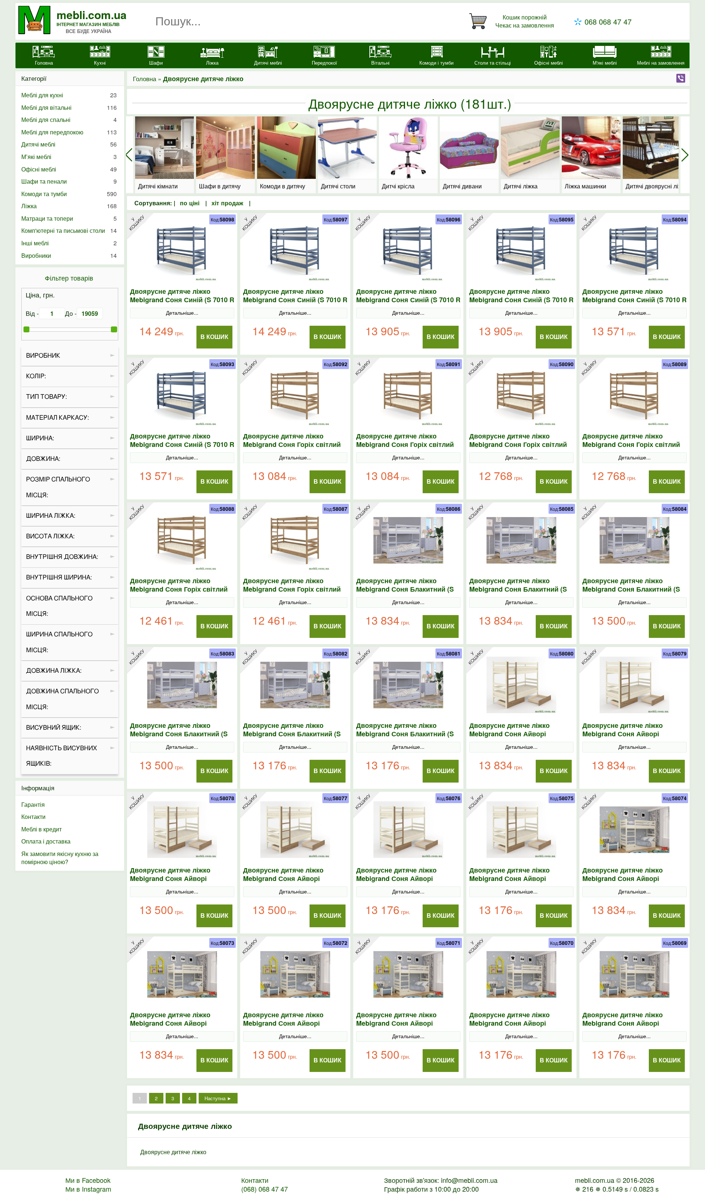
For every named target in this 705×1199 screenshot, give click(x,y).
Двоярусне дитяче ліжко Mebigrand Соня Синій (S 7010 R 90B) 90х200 (182, 300)
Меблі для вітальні (69, 107)
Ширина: (40, 438)
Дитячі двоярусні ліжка (654, 186)
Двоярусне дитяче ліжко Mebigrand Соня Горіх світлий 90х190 (405, 444)
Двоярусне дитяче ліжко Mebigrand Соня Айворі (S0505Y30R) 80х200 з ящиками (293, 1023)
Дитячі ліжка (521, 186)
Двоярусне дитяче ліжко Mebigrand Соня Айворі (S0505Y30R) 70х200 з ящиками (519, 1023)
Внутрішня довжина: (62, 557)
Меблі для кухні (69, 95)
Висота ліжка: (50, 536)
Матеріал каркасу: (57, 418)
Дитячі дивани (462, 186)
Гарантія (33, 804)
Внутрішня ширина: (59, 577)
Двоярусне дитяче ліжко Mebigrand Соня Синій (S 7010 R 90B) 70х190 (182, 444)
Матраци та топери (69, 218)
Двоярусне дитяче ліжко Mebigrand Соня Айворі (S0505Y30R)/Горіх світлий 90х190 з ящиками (625, 738)
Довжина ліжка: (54, 671)
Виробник (43, 356)
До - (71, 313)
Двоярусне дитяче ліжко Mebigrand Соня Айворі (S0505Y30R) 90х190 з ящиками (180, 1023)
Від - (32, 313)
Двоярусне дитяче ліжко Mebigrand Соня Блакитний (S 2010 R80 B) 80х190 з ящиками (179, 734)
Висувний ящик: (53, 728)
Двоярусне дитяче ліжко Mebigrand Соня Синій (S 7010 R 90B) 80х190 (521, 300)
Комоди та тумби (69, 193)
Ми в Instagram (88, 1188)
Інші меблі (69, 243)
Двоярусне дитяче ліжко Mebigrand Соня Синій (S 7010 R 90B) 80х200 (408, 300)
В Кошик (214, 337)
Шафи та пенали (69, 181)
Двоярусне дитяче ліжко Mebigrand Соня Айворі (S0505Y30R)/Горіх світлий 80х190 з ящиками (286, 883)
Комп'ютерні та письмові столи (69, 230)
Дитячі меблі (69, 144)
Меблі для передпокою (69, 132)
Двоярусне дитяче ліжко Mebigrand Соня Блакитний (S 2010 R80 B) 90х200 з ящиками (405, 589)
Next (685, 154)
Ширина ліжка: (50, 516)
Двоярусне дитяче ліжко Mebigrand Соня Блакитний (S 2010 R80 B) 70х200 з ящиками (292, 734)
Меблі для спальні (69, 119)
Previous (128, 154)
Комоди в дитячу (282, 186)
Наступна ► (218, 1098)
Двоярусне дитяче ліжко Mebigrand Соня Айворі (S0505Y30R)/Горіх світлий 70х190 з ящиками (512, 883)
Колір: (36, 376)
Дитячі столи (338, 186)
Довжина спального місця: (62, 699)
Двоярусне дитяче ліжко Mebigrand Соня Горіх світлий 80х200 (518, 444)
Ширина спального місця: (59, 642)
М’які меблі (69, 156)
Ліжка (69, 206)
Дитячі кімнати (158, 186)
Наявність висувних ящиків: (61, 756)
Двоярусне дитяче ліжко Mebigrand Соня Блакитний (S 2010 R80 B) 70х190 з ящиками (405, 734)
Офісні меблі (69, 169)
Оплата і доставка (45, 841)
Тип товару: (46, 397)
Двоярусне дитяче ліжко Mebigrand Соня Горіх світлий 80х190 (631, 444)
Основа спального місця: (59, 606)
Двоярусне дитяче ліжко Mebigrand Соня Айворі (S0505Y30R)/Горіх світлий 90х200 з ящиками (512, 738)
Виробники (69, 255)
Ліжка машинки (585, 186)
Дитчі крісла (398, 186)
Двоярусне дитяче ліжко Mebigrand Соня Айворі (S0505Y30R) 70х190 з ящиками (632, 1023)
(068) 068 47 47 (264, 1188)
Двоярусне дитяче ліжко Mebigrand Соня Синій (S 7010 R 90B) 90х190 (295, 300)
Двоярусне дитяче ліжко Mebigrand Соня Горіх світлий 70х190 (292, 589)
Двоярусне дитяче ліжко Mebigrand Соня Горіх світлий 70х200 (179, 589)
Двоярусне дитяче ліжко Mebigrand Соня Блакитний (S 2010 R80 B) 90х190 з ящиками (518, 589)
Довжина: (43, 459)
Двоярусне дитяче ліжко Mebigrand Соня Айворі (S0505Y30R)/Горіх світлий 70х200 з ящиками (399, 883)
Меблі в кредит (41, 829)
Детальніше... (182, 312)
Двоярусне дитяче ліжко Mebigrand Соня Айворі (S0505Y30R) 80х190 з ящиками (406, 1023)
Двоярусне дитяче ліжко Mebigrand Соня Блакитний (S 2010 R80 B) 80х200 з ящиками (631, 589)
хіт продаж (227, 203)
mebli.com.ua (92, 14)
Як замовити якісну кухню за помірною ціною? (59, 857)
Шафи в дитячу (220, 186)
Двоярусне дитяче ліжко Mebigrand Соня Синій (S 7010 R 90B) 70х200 (634, 300)
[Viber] (680, 78)
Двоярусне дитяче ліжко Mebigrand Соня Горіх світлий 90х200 (292, 444)
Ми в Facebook (88, 1180)
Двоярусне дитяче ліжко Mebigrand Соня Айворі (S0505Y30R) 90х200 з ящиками (632, 878)
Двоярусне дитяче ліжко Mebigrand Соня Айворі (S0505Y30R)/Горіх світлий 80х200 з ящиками (173, 883)
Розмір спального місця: (58, 487)
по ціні (190, 203)
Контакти (33, 816)
